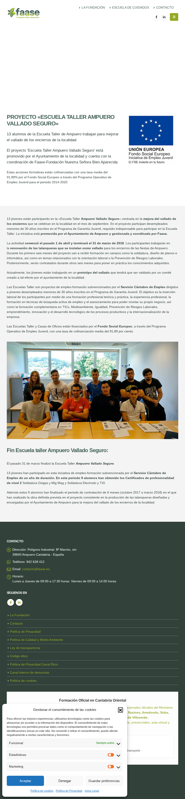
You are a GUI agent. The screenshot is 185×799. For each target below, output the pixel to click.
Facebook (10, 602)
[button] (120, 709)
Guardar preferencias (104, 781)
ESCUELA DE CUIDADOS (130, 7)
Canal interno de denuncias (29, 672)
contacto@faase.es (36, 569)
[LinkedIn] (164, 17)
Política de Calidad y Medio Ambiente (36, 640)
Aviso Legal (92, 790)
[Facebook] (156, 17)
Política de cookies (41, 790)
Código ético (19, 656)
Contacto (16, 623)
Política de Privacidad (69, 790)
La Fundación (20, 615)
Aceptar (25, 781)
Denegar (64, 781)
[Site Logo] (24, 13)
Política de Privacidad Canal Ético (34, 664)
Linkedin (19, 602)
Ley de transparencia (25, 648)
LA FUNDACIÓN (93, 7)
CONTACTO (165, 7)
